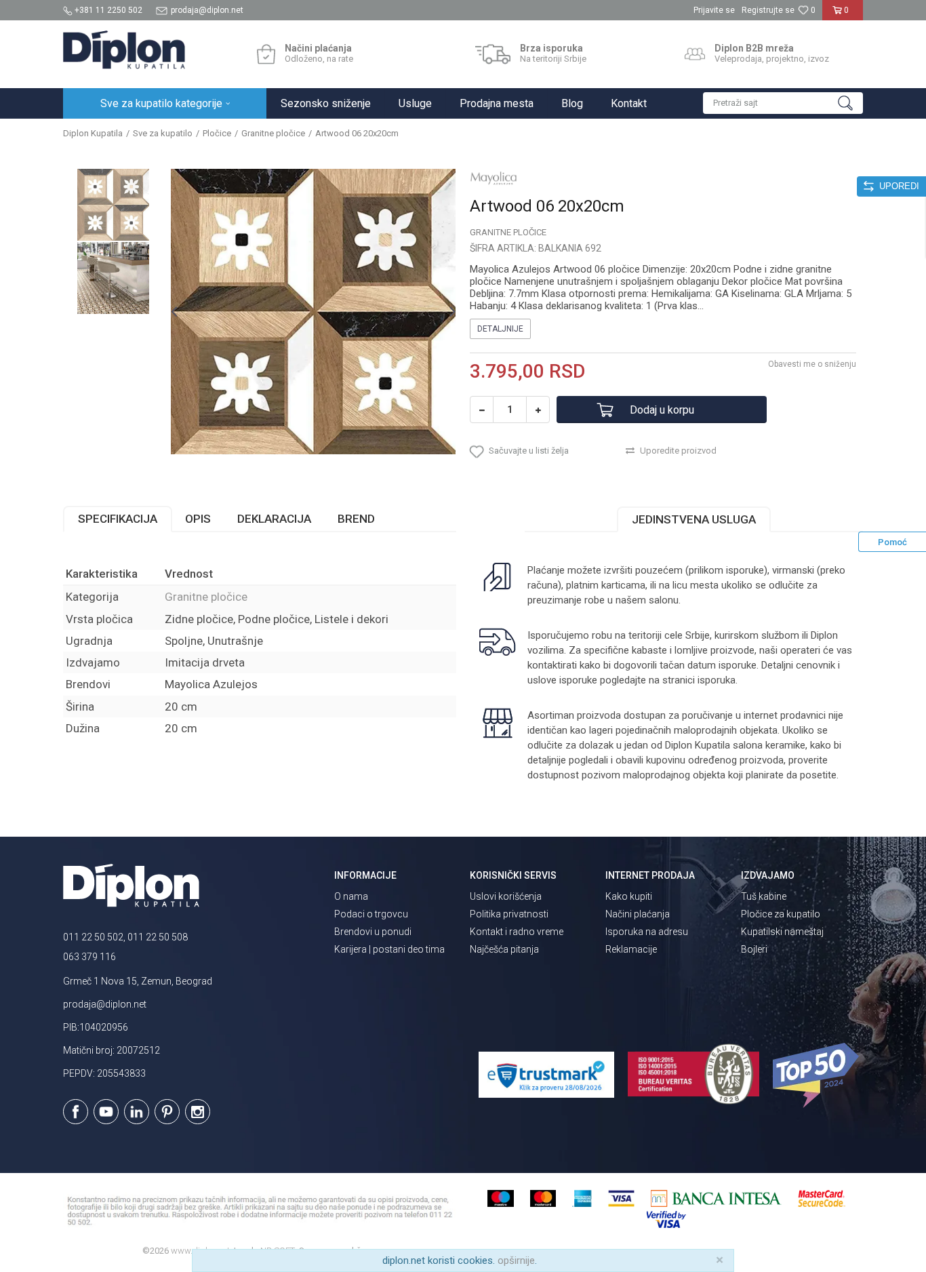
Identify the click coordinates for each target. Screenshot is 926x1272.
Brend (356, 518)
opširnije (516, 1260)
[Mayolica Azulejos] (493, 178)
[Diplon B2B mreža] (695, 54)
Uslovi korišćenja (506, 896)
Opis (198, 518)
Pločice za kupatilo (780, 914)
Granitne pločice (273, 133)
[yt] (106, 1111)
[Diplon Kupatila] (124, 50)
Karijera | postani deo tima (389, 949)
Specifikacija (117, 518)
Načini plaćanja (637, 914)
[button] (783, 103)
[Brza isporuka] (493, 54)
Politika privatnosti (509, 914)
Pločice (217, 133)
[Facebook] (75, 1111)
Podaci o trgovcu (371, 914)
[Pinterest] (167, 1111)
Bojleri (754, 949)
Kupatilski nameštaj (782, 931)
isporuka (717, 680)
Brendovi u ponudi (372, 931)
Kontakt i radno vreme (516, 931)
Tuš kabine (763, 896)
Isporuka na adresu (646, 931)
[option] (113, 204)
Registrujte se (768, 10)
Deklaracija (274, 518)
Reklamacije (631, 949)
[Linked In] (136, 1111)
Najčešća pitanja (504, 949)
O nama (351, 896)
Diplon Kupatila (93, 133)
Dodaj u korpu (662, 409)
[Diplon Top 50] (818, 1075)
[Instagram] (197, 1111)
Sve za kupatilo (163, 133)
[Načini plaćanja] (266, 54)
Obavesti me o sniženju (812, 364)
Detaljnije (500, 329)
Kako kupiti (628, 896)
